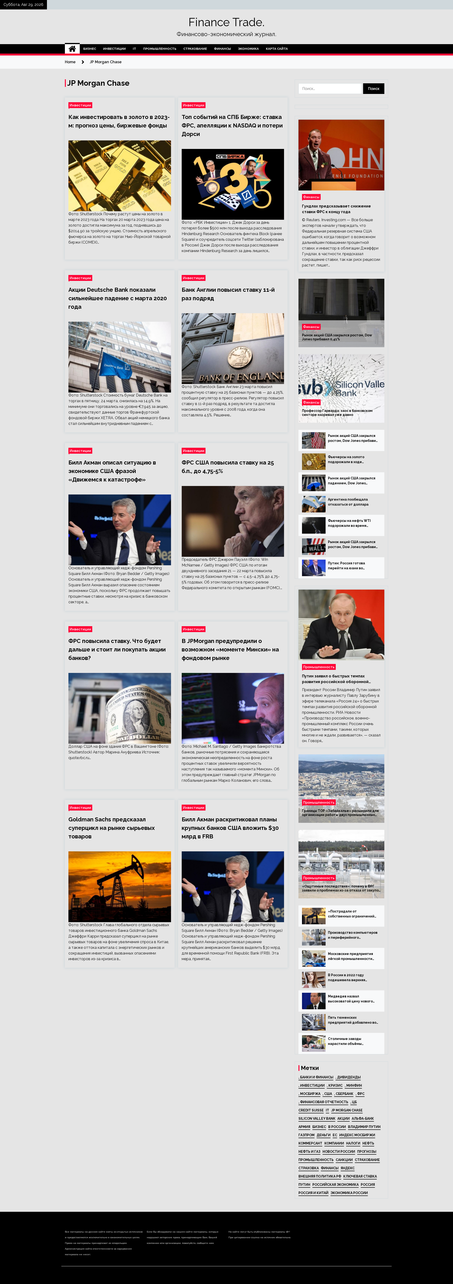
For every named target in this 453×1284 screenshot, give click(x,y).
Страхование (195, 49)
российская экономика (335, 1185)
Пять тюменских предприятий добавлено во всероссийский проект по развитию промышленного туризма (352, 1020)
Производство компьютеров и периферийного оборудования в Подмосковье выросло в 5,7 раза (353, 935)
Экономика (248, 49)
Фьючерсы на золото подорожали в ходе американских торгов (347, 460)
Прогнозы (366, 1151)
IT (134, 49)
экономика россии (349, 1193)
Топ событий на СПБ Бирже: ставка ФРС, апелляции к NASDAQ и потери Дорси (232, 125)
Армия (304, 1127)
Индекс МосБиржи (357, 1135)
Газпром (306, 1135)
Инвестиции (114, 49)
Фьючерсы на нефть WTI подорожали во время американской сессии (349, 523)
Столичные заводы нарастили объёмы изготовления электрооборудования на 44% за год (350, 1041)
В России (337, 1127)
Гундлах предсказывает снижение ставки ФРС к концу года (336, 209)
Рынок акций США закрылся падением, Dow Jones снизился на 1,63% (351, 481)
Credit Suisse (311, 1110)
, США (327, 1094)
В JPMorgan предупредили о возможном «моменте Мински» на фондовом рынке (230, 649)
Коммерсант (310, 1143)
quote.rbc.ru (78, 758)
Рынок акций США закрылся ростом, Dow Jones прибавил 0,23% (353, 438)
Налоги (353, 1143)
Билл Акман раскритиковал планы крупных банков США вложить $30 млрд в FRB (230, 828)
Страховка (308, 1168)
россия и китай (313, 1193)
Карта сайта (277, 49)
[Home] (72, 49)
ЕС (335, 1135)
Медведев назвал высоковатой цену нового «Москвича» (350, 999)
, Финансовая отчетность (323, 1102)
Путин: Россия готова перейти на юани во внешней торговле (346, 566)
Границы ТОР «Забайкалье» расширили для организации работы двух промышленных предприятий (340, 813)
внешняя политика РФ (319, 1176)
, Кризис (335, 1085)
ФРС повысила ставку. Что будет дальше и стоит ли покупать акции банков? (117, 649)
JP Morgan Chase (347, 1110)
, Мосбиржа (309, 1094)
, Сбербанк (343, 1094)
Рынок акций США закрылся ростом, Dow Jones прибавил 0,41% (337, 337)
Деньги (324, 1135)
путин (304, 1185)
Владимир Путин (364, 1127)
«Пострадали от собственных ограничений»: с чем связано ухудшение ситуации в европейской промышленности (353, 914)
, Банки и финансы (315, 1077)
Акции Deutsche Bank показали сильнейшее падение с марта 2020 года (117, 298)
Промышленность (159, 49)
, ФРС (360, 1094)
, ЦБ (353, 1102)
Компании (334, 1143)
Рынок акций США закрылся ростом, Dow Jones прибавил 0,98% (353, 544)
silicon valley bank (316, 1118)
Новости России (339, 1151)
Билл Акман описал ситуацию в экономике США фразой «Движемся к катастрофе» (112, 471)
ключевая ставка (360, 1176)
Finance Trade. (226, 22)
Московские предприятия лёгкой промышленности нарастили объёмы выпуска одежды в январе (352, 956)
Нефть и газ (309, 1151)
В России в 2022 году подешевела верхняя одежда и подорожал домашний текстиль (347, 978)
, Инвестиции (311, 1085)
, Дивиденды (348, 1077)
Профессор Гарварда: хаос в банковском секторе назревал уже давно (337, 413)
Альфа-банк (363, 1118)
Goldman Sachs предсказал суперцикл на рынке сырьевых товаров (111, 828)
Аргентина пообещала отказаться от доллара (348, 502)
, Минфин (353, 1085)
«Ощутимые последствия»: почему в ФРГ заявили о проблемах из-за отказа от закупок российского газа (341, 888)
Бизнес (89, 49)
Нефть (368, 1143)
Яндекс (348, 1168)
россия (368, 1185)
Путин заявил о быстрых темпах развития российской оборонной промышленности (335, 679)
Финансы (222, 49)
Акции (343, 1118)
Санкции (344, 1160)
